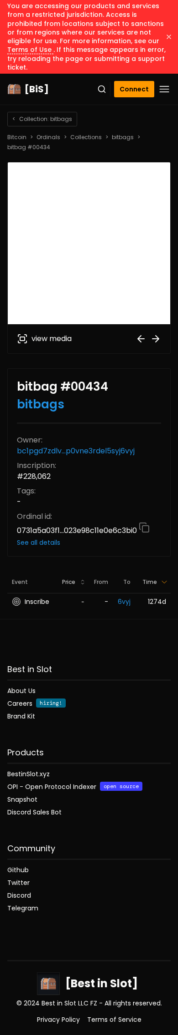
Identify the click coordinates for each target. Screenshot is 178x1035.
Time (149, 582)
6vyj (124, 601)
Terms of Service (114, 1019)
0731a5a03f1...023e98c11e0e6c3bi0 (78, 530)
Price (68, 582)
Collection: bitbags (42, 119)
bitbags (123, 137)
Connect (134, 89)
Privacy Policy (58, 1019)
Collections (86, 137)
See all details (38, 542)
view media (51, 338)
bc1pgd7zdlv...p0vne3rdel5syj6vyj (76, 451)
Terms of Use (30, 49)
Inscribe (37, 601)
